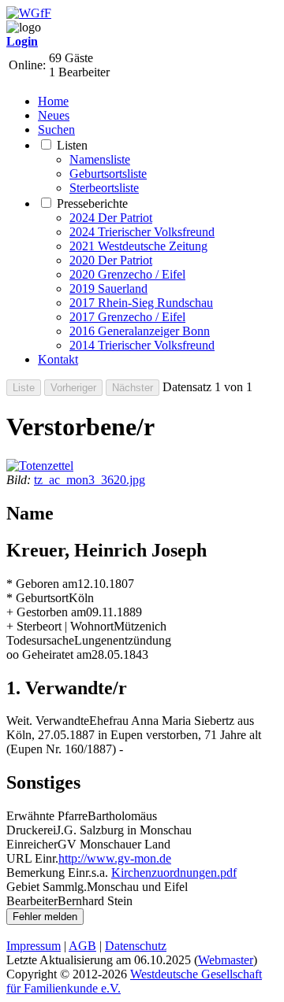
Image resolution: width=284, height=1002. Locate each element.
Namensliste (99, 159)
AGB (82, 945)
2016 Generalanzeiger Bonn (139, 331)
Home (53, 101)
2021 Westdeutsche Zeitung (138, 246)
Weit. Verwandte (47, 720)
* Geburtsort (37, 598)
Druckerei (31, 830)
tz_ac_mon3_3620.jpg (89, 479)
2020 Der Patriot (110, 260)
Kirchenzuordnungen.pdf (174, 872)
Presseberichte (92, 203)
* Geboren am (41, 583)
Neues (53, 115)
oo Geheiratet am (49, 654)
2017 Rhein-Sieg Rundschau (141, 302)
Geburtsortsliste (108, 173)
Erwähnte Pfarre (47, 816)
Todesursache (40, 640)
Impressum (33, 945)
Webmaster (225, 960)
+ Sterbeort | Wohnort (60, 626)
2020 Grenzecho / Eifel (127, 274)
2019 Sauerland (108, 288)
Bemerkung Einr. (49, 872)
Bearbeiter (32, 901)
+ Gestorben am (46, 612)
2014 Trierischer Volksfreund (142, 345)
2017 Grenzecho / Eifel (127, 317)
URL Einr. (32, 858)
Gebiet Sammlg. (46, 886)
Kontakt (58, 359)
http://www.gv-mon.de (114, 858)
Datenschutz (135, 945)
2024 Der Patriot (110, 217)
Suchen (56, 129)
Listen (72, 145)
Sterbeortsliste (104, 187)
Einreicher (32, 844)
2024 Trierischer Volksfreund (142, 231)
